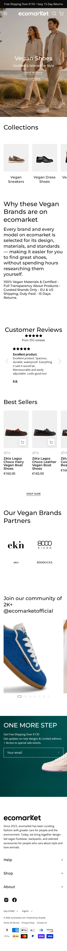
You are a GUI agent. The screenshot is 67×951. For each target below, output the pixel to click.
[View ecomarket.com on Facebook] (14, 900)
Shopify (41, 917)
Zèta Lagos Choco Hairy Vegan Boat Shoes (14, 463)
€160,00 (9, 473)
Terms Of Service (11, 922)
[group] (33, 4)
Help (8, 860)
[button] (53, 13)
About (9, 887)
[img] (33, 335)
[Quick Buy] (22, 442)
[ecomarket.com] (33, 13)
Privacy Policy (28, 922)
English (25, 911)
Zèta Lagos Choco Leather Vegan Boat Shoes (44, 463)
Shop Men (33, 78)
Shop (8, 873)
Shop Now (33, 493)
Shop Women (33, 72)
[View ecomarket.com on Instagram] (6, 900)
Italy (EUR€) (9, 911)
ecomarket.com (18, 917)
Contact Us (42, 922)
